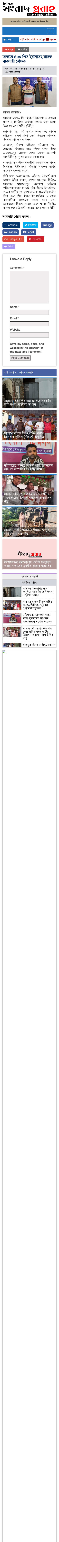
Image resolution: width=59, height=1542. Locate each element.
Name (15, 307)
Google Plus (15, 239)
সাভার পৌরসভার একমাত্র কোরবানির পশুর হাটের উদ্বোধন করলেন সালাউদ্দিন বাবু (27, 497)
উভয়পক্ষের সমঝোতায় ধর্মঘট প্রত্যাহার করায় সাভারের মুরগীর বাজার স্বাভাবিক (27, 564)
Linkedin (12, 232)
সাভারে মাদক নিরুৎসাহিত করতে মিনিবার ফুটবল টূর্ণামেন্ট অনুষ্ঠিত (24, 435)
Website (15, 329)
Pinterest (36, 239)
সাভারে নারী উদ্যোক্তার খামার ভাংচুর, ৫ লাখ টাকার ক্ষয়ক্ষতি (28, 532)
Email (14, 318)
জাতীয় (24, 49)
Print (10, 246)
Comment (17, 267)
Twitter (31, 225)
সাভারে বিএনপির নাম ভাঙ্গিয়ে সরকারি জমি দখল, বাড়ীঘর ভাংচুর (27, 403)
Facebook (12, 225)
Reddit (30, 232)
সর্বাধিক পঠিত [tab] (29, 582)
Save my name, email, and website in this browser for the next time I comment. (27, 348)
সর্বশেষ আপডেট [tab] (29, 576)
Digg (49, 225)
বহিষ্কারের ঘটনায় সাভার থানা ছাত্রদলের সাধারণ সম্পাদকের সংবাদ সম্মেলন (28, 467)
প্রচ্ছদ (10, 49)
